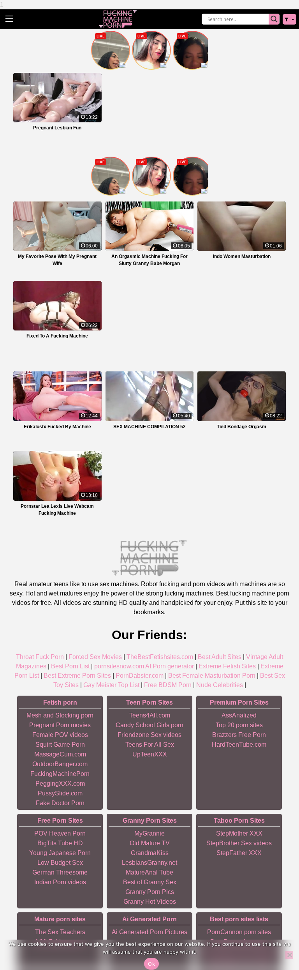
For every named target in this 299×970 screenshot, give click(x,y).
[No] (289, 955)
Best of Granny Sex (149, 882)
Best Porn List (70, 666)
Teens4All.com (149, 715)
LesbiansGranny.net (149, 862)
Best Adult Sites (219, 657)
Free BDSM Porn (168, 685)
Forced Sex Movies (95, 657)
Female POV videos (60, 734)
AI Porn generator (169, 666)
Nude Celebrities (219, 685)
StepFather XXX (239, 853)
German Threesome (60, 872)
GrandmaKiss (150, 853)
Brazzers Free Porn (239, 734)
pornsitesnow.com (119, 666)
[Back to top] (275, 935)
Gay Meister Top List (111, 685)
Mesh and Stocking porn (59, 715)
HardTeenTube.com (239, 744)
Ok (151, 964)
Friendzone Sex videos (149, 734)
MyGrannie (149, 833)
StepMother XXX (239, 833)
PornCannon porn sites (239, 932)
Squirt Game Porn (60, 744)
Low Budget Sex (60, 862)
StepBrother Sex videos (239, 843)
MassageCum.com (60, 754)
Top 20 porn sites (239, 725)
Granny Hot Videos (149, 901)
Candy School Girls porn (149, 725)
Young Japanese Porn (60, 853)
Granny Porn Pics (149, 892)
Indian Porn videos (60, 882)
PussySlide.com (60, 793)
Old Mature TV (150, 843)
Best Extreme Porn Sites (77, 675)
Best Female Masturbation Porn (211, 675)
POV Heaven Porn (60, 833)
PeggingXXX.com (60, 783)
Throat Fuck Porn (40, 657)
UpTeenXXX (149, 754)
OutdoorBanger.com (60, 764)
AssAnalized (239, 715)
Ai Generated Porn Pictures (149, 932)
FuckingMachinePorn (60, 773)
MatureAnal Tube (149, 872)
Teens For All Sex (149, 744)
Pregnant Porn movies (60, 725)
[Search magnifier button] (274, 19)
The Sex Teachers (60, 932)
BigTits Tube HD (60, 843)
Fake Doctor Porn (60, 803)
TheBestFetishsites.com (160, 657)
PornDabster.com (140, 675)
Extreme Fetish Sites (227, 666)
